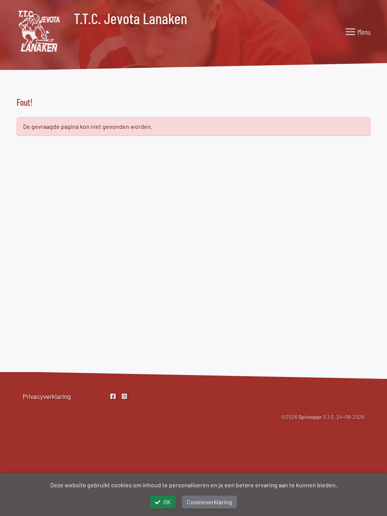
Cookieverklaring (209, 501)
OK (167, 501)
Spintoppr (310, 417)
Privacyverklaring (47, 396)
